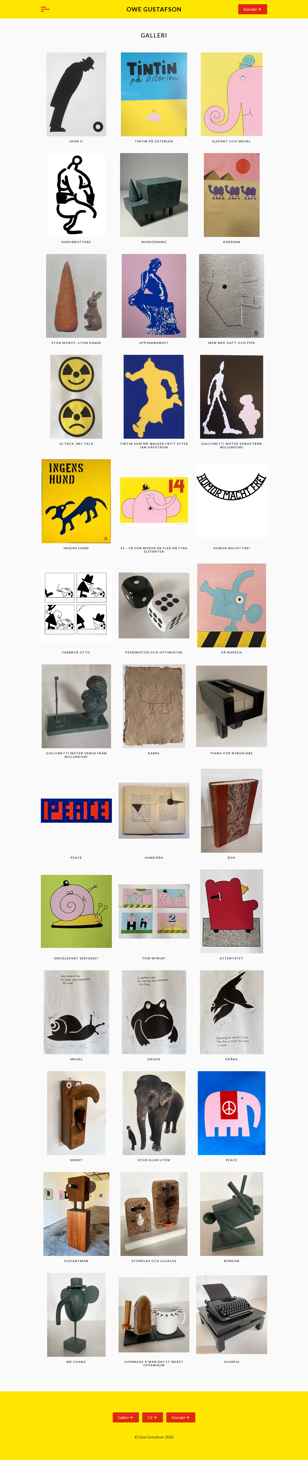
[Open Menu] (44, 9)
